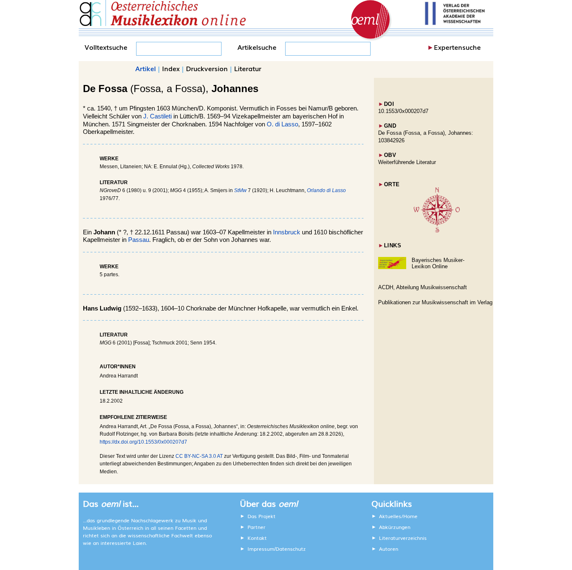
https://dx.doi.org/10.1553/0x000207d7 (143, 442)
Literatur (247, 68)
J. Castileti (157, 116)
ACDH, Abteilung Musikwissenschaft (422, 287)
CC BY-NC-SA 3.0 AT (199, 456)
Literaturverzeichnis (403, 538)
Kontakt (257, 538)
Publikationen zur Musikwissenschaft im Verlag (435, 302)
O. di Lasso (282, 124)
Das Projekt (261, 516)
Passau (138, 239)
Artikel (145, 68)
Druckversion (207, 68)
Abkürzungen (394, 527)
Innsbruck (286, 232)
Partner (256, 527)
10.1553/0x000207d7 (403, 111)
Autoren (388, 548)
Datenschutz (291, 548)
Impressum (260, 548)
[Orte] (437, 231)
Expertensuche (457, 47)
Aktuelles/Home (398, 516)
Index (171, 68)
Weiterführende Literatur (407, 162)
